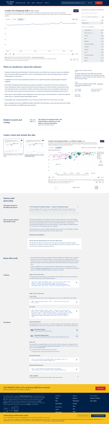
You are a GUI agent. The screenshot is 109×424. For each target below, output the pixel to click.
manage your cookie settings (57, 420)
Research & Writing (95, 398)
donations (24, 417)
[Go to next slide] (96, 187)
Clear (102, 20)
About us (75, 398)
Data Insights (58, 403)
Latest (33, 2)
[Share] (74, 59)
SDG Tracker (58, 412)
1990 (53, 177)
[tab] (8, 19)
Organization (76, 400)
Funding (75, 403)
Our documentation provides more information (48, 346)
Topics (56, 398)
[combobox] (73, 2)
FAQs (28, 404)
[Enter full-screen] (77, 59)
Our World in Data (10, 3)
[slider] (13, 54)
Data (28, 2)
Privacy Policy (47, 420)
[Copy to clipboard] (75, 282)
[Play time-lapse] (6, 54)
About (46, 2)
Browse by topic (21, 2)
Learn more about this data (38, 57)
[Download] (71, 59)
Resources (39, 2)
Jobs (74, 409)
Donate (99, 2)
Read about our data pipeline (36, 234)
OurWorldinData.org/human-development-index (15, 60)
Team (74, 406)
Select (89, 147)
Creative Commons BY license (43, 268)
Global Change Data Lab (26, 396)
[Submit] (83, 3)
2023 (76, 54)
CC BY (27, 60)
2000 (10, 54)
